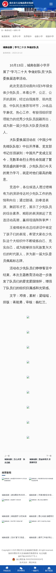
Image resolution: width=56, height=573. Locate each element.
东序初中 (28, 36)
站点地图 (43, 553)
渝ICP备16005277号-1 (27, 556)
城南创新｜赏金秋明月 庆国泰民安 (40, 460)
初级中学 (50, 36)
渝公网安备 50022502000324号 (29, 559)
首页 (2, 30)
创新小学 (39, 36)
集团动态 (8, 30)
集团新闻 (6, 36)
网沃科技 (32, 562)
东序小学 (17, 36)
